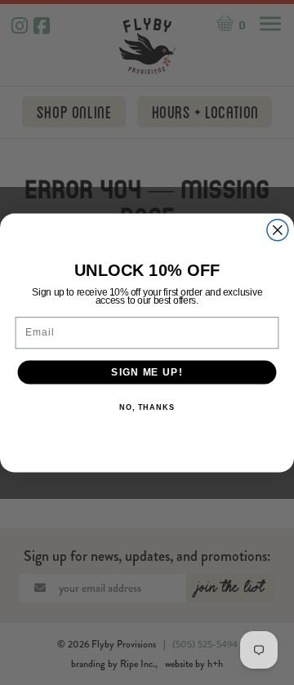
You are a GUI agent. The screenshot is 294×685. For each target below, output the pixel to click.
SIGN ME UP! (146, 371)
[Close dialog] (277, 229)
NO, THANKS (147, 407)
